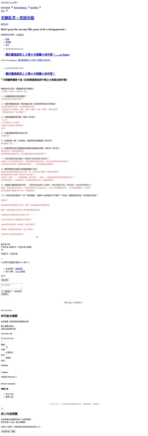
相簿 (7, 39)
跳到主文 (4, 24)
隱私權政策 (87, 404)
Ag (2, 249)
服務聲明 (96, 404)
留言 (17, 262)
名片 (7, 45)
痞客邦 (12, 262)
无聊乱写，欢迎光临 (17, 18)
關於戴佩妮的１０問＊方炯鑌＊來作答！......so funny (38, 54)
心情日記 (20, 35)
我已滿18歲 (5, 431)
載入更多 (5, 280)
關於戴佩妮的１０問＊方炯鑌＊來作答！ (31, 73)
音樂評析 (19, 269)
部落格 (8, 42)
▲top (3, 276)
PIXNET (56, 404)
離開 (13, 431)
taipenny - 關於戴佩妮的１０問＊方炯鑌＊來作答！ (30, 60)
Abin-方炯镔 (20, 272)
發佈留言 (5, 294)
